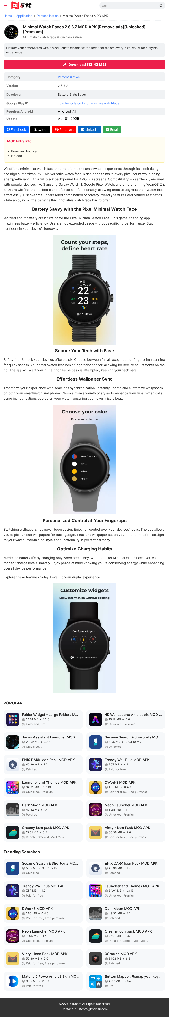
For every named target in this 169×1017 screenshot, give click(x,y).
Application (24, 16)
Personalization (48, 16)
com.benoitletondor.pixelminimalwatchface (88, 103)
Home (8, 16)
